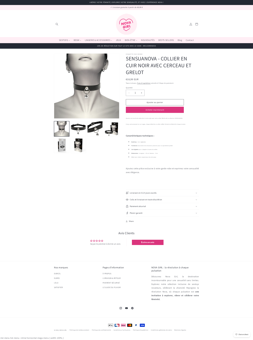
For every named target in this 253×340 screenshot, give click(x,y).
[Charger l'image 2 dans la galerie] (78, 128)
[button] (57, 24)
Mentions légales (180, 330)
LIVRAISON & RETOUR (112, 278)
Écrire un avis (147, 242)
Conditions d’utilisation (122, 330)
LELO (56, 283)
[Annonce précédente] (55, 7)
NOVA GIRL (63, 330)
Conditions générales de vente (161, 330)
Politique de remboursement (79, 330)
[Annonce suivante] (198, 7)
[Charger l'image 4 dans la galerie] (111, 128)
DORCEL (57, 273)
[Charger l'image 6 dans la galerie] (78, 145)
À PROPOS (107, 273)
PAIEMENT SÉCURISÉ (111, 283)
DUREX (57, 278)
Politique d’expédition (140, 330)
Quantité (129, 88)
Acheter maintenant (155, 110)
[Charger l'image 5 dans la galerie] (61, 145)
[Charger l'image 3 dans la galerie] (95, 128)
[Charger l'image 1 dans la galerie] (61, 128)
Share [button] (131, 221)
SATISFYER (58, 287)
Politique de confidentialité (101, 330)
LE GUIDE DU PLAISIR (112, 287)
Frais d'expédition (144, 83)
